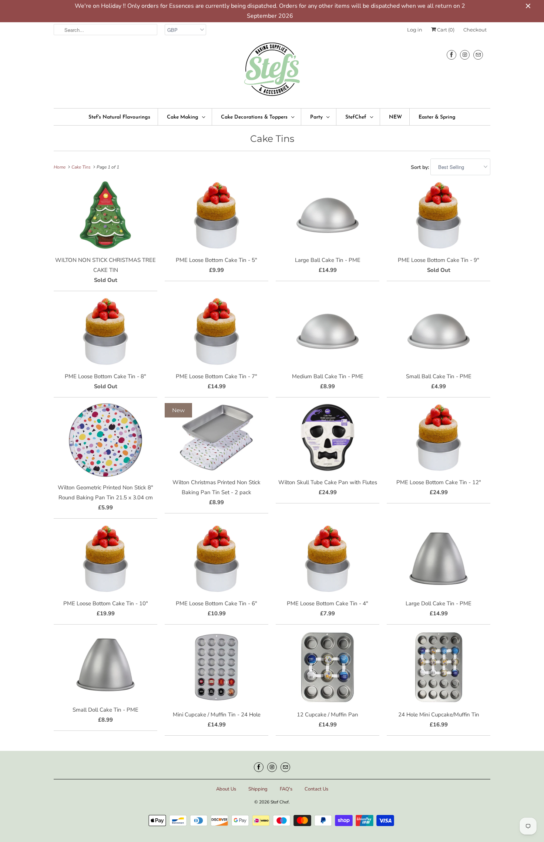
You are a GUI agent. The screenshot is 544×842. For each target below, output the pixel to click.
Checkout (475, 30)
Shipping (258, 789)
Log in (414, 30)
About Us (226, 789)
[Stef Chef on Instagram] (465, 54)
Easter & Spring (437, 117)
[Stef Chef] (272, 72)
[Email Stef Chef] (478, 54)
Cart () (445, 30)
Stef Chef (280, 802)
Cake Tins (272, 138)
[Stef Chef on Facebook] (451, 54)
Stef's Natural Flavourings (119, 117)
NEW (395, 117)
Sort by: (420, 167)
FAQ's (286, 789)
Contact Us (316, 789)
